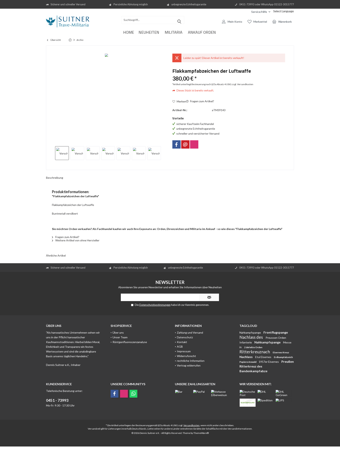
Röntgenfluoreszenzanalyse (130, 342)
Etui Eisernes (263, 357)
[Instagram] (194, 144)
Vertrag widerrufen (188, 365)
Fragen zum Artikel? (201, 101)
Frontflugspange (275, 332)
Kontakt (182, 342)
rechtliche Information (190, 360)
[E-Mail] (185, 144)
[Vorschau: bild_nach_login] (77, 153)
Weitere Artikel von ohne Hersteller (77, 240)
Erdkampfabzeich (283, 357)
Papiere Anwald (248, 361)
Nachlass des (251, 337)
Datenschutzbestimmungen (155, 304)
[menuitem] (245, 11)
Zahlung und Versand (190, 332)
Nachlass (246, 357)
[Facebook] (176, 144)
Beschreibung (54, 177)
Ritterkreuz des (250, 366)
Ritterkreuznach (255, 351)
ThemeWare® (201, 433)
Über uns (118, 332)
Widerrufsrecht (186, 356)
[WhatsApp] (133, 394)
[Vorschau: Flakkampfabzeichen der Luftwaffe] (62, 153)
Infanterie (245, 342)
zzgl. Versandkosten (242, 84)
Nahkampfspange (250, 332)
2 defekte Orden (253, 347)
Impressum (184, 351)
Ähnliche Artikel (56, 255)
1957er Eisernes (269, 361)
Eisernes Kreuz (281, 352)
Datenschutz (185, 337)
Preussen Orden (276, 337)
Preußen (287, 361)
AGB (180, 346)
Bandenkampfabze (253, 371)
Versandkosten (191, 425)
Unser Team (120, 337)
